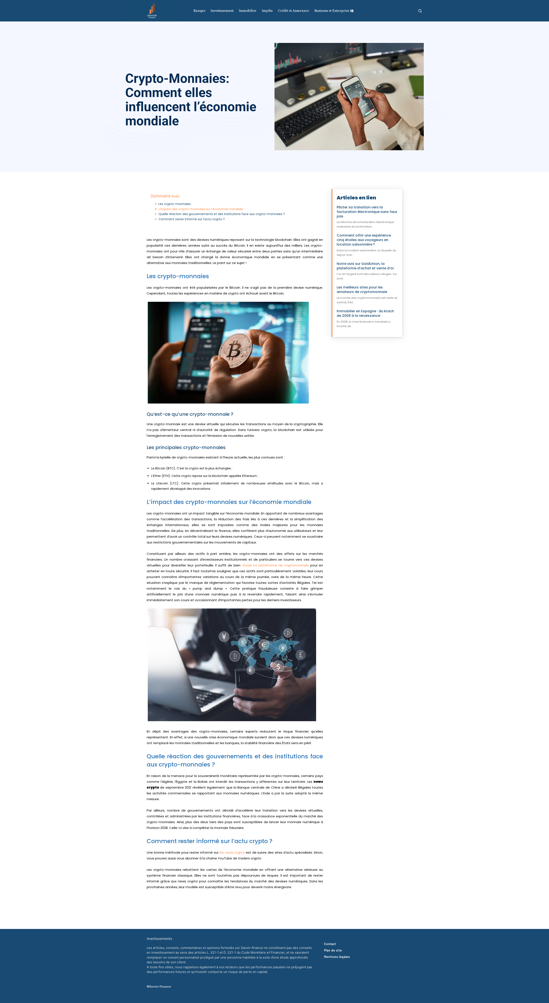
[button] (420, 11)
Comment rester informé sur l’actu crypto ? (191, 219)
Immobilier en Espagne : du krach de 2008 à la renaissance (365, 313)
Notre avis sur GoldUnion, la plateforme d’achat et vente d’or (365, 266)
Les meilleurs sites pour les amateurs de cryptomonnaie (362, 289)
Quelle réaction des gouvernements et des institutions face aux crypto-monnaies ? (221, 214)
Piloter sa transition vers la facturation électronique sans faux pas (367, 212)
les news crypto (232, 852)
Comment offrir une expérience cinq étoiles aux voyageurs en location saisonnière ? (364, 240)
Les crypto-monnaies (174, 204)
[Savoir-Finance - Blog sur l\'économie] (152, 10)
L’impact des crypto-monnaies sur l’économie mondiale (200, 209)
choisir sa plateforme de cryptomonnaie (275, 565)
